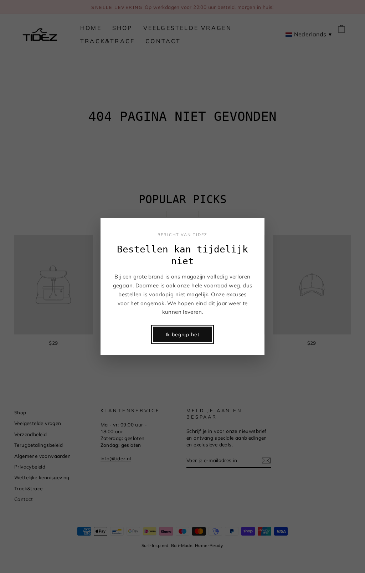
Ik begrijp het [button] (183, 334)
